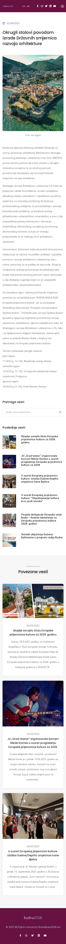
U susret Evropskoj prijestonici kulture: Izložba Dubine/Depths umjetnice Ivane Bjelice (33, 855)
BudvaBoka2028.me (49, 927)
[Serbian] (24, 6)
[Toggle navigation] (62, 6)
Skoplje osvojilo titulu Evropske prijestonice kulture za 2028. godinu (33, 632)
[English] (28, 6)
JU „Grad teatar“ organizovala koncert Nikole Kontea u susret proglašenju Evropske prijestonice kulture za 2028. (33, 743)
